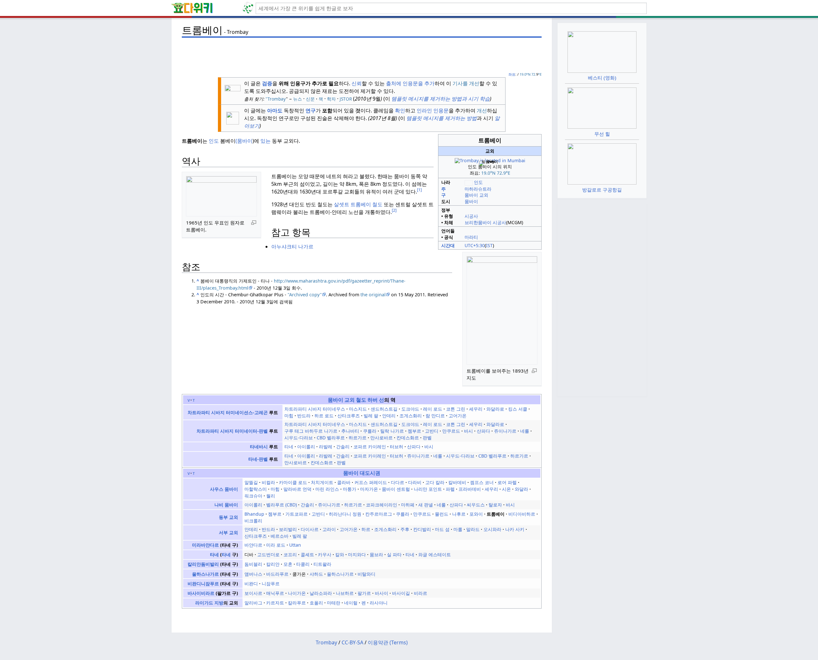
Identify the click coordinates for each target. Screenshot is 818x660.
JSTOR (346, 99)
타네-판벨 (258, 459)
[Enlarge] (254, 222)
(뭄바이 (243, 140)
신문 (310, 99)
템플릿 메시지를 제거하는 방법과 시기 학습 (440, 98)
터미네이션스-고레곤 (247, 412)
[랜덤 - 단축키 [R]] (249, 8)
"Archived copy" (305, 295)
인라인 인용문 (433, 110)
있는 (265, 140)
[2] (394, 210)
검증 (267, 83)
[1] (419, 190)
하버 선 (375, 399)
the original (373, 295)
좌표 (511, 74)
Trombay (326, 642)
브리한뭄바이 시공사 (485, 222)
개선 (482, 110)
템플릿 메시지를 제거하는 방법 (441, 118)
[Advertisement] (362, 54)
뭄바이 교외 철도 (347, 399)
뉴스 (297, 99)
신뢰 (356, 83)
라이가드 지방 (209, 603)
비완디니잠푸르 (203, 583)
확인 (400, 110)
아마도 (274, 110)
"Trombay (275, 99)
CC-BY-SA (352, 642)
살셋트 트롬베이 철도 (358, 204)
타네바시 (259, 447)
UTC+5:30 (475, 245)
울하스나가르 (205, 574)
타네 (214, 554)
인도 (214, 140)
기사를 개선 (465, 83)
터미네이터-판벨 (251, 431)
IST (489, 245)
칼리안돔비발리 (203, 564)
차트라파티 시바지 (206, 412)
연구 (310, 110)
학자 (331, 99)
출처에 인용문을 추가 (410, 83)
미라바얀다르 (205, 545)
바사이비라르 (201, 593)
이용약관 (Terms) (388, 642)
